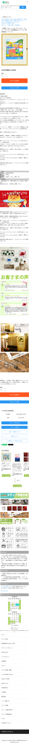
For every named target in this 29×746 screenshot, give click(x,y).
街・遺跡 (24, 19)
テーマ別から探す (9, 23)
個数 (2, 73)
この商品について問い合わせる (14, 441)
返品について (14, 436)
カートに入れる (14, 80)
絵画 (15, 19)
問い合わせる (4, 590)
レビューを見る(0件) (14, 422)
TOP (2, 19)
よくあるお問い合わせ (6, 586)
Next (26, 49)
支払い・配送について (14, 431)
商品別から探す (9, 19)
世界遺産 (17, 25)
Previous (2, 49)
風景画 (19, 19)
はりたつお (16, 22)
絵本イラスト (20, 20)
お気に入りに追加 (14, 88)
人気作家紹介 (8, 22)
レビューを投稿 (14, 427)
